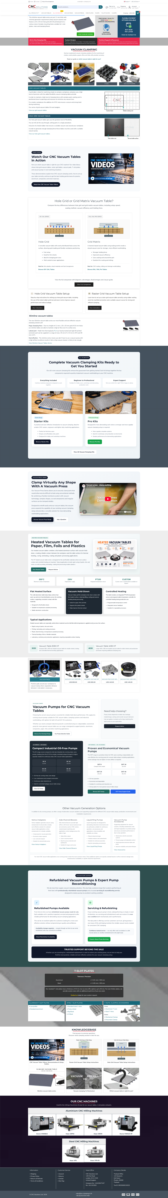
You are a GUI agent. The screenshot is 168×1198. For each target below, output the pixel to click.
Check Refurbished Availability (45, 937)
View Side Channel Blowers (68, 848)
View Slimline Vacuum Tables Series (40, 343)
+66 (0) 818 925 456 (83, 1196)
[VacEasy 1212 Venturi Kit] (73, 669)
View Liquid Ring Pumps (94, 846)
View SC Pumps (38, 788)
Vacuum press (83, 84)
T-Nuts (106, 1006)
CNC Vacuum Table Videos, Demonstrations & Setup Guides (47, 1063)
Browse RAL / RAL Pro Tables (97, 269)
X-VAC (107, 84)
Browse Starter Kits (42, 442)
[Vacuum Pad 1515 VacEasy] (110, 669)
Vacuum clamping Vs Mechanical (84, 1091)
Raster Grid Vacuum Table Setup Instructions (84, 1062)
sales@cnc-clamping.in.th (84, 1193)
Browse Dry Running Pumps (42, 734)
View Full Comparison (84, 284)
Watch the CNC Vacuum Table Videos (46, 184)
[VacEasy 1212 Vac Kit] (91, 669)
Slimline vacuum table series (46, 1091)
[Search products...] (101, 7)
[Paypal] (137, 1194)
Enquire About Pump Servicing (99, 939)
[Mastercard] (128, 1194)
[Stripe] (133, 1194)
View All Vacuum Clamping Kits (84, 452)
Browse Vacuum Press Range (42, 519)
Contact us (74, 995)
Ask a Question (61, 519)
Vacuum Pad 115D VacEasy (128, 679)
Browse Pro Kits (95, 442)
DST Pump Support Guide (123, 791)
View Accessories (119, 850)
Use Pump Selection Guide (62, 734)
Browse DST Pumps (98, 791)
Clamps (106, 1014)
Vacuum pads (61, 84)
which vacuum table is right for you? (90, 59)
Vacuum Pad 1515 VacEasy (110, 679)
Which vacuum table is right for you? (121, 1091)
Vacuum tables (38, 84)
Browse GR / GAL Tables (46, 269)
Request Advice (53, 569)
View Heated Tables (38, 569)
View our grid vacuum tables (38, 110)
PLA (55, 331)
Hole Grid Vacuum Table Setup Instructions (121, 1062)
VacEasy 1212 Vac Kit (91, 679)
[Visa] (123, 1194)
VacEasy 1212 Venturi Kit (73, 679)
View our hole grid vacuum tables (39, 134)
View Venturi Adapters (39, 844)
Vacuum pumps (129, 84)
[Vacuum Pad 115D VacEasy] (128, 669)
